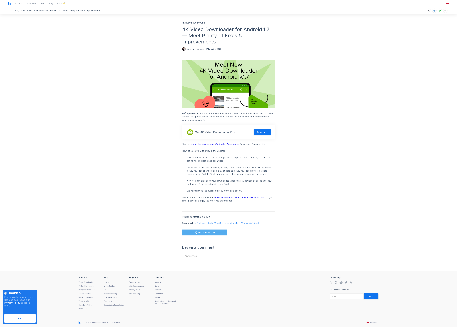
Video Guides (109, 286)
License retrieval (110, 297)
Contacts (158, 290)
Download (262, 132)
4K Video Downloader (193, 23)
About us (158, 282)
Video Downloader (86, 282)
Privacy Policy (12, 302)
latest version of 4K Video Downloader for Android (240, 197)
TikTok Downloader (86, 286)
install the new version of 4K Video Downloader (215, 144)
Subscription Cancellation (114, 305)
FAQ (105, 290)
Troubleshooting (110, 294)
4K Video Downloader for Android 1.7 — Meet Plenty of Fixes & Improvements (226, 35)
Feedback (108, 301)
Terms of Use (134, 282)
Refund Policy (134, 294)
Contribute (159, 294)
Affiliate (157, 297)
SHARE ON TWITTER (206, 232)
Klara (192, 49)
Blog (17, 10)
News (157, 286)
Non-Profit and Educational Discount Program (165, 302)
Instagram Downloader (87, 290)
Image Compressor (86, 297)
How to (106, 282)
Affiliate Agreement (136, 286)
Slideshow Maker (85, 305)
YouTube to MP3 (85, 294)
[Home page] (9, 4)
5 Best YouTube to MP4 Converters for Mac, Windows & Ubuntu (227, 223)
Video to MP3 (84, 301)
